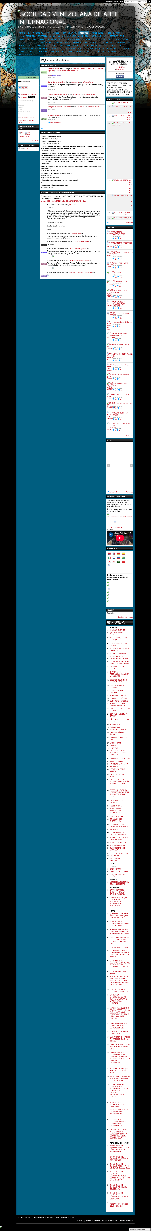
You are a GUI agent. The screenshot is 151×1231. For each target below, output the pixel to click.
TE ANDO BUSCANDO (118, 845)
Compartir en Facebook (28, 94)
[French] (114, 553)
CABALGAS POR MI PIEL (119, 659)
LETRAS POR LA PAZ (120, 263)
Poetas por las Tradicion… (122, 374)
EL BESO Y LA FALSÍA (118, 695)
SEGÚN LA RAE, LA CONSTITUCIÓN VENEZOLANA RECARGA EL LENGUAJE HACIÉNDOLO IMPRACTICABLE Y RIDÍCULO (119, 1090)
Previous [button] (108, 465)
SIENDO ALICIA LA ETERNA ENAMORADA (118, 833)
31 (116, 268)
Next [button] (131, 465)
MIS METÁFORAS (116, 761)
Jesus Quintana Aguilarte (56, 82)
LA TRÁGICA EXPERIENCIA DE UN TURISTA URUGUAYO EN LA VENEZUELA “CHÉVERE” (119, 999)
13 (116, 340)
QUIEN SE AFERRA (117, 816)
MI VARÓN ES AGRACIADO (120, 759)
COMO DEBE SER (130, 109)
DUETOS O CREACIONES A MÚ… (123, 253)
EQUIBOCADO (128, 213)
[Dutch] (114, 557)
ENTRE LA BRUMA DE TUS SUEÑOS (120, 710)
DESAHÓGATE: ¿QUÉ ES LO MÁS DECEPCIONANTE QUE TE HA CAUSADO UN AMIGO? (119, 953)
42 (121, 297)
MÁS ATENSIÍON (129, 117)
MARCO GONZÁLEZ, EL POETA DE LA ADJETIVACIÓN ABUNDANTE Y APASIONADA (118, 902)
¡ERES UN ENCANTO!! (118, 630)
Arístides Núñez (53, 68)
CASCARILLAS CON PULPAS (117, 668)
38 (116, 297)
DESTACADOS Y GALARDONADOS (119, 303)
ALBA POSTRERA (116, 656)
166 (116, 349)
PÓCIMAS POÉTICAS (120, 281)
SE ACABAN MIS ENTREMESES (116, 820)
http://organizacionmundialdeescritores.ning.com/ (119, 518)
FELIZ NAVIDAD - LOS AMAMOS (118, 972)
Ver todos (35, 140)
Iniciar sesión (118, 1)
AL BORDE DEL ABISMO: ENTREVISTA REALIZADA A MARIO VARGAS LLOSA (119, 931)
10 (121, 248)
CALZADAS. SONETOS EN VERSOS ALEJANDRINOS (119, 662)
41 (121, 361)
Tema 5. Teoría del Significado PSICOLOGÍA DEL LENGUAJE (118, 1187)
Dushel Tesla (76, 233)
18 (121, 408)
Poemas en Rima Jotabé (121, 365)
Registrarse (109, 1)
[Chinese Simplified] (123, 561)
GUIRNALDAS (115, 727)
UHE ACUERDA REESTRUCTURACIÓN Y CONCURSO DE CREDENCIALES (119, 1122)
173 (116, 390)
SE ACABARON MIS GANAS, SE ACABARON (119, 825)
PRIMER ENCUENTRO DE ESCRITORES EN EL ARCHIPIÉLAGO (119, 1111)
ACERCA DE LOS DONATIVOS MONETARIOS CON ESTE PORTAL (120, 923)
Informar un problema (93, 1220)
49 (116, 419)
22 (121, 318)
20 (121, 308)
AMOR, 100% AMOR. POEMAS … (120, 291)
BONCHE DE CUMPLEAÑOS (123, 403)
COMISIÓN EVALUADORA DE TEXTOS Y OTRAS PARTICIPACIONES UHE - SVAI (119, 940)
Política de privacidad (109, 1220)
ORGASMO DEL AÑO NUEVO (117, 775)
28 (121, 277)
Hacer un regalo (32, 149)
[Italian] (109, 557)
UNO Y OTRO (115, 856)
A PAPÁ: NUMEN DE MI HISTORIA (118, 639)
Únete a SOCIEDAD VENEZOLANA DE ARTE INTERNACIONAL (63, 201)
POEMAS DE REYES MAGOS (120, 414)
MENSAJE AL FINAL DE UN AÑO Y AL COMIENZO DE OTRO (120, 1047)
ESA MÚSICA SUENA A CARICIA (118, 715)
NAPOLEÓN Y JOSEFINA (119, 764)
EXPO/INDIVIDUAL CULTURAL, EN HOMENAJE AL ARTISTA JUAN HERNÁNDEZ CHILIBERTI (120, 964)
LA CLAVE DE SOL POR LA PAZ (120, 739)
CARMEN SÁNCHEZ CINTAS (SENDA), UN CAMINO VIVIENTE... (117, 892)
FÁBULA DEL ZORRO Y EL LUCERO (119, 720)
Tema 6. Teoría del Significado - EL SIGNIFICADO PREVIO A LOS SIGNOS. (119, 1196)
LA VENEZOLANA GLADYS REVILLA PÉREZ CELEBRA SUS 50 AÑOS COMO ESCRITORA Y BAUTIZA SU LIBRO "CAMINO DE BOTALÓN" (120, 1013)
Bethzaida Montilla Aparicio (82, 68)
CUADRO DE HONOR (114, 527)
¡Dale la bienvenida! (55, 122)
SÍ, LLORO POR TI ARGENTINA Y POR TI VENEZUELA (118, 1104)
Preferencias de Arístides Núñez (26, 121)
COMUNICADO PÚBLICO (119, 948)
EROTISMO (117, 272)
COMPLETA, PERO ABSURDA (117, 686)
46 (116, 399)
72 (116, 248)
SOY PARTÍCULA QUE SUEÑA (118, 875)
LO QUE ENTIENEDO (131, 202)
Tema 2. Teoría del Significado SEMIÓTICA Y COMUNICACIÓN (119, 1158)
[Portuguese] (123, 557)
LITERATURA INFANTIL (121, 313)
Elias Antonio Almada (82, 241)
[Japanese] (109, 561)
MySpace (24, 97)
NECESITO (114, 766)
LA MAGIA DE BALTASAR (119, 871)
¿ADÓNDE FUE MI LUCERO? (116, 633)
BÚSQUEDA (127, 218)
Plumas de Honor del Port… (122, 322)
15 (121, 259)
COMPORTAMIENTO (130, 186)
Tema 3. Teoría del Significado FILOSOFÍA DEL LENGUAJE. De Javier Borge (120, 1166)
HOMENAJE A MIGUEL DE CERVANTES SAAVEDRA (119, 990)
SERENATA (114, 829)
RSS (42, 128)
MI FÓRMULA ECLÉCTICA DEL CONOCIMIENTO (119, 883)
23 (116, 259)
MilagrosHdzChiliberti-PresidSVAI (67, 70)
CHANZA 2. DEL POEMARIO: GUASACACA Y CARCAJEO (119, 674)
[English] (109, 553)
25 (116, 239)
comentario (75, 82)
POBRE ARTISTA (116, 806)
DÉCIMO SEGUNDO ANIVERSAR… (120, 335)
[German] (118, 553)
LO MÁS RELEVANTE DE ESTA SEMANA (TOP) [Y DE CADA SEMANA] (119, 1026)
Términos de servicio (126, 1220)
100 (116, 361)
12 (116, 408)
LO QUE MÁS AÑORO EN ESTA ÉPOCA (119, 1032)
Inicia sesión (120, 69)
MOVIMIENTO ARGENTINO (122, 243)
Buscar (149, 1)
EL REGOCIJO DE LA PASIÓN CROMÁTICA (117, 704)
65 (116, 308)
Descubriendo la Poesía (121, 345)
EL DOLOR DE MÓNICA (118, 698)
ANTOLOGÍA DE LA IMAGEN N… (123, 355)
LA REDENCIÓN (115, 743)
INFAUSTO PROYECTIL (118, 730)
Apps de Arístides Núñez (26, 118)
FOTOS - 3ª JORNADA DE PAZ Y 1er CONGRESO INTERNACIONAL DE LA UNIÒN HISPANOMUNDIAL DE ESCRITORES (119, 980)
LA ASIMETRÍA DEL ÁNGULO (117, 733)
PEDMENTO (127, 103)
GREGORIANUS (115, 869)
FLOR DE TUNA (115, 724)
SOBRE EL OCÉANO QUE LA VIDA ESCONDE (119, 838)
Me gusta (24, 88)
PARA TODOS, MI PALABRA (116, 801)
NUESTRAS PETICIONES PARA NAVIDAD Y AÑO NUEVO (119, 1070)
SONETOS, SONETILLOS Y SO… (122, 425)
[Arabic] (118, 561)
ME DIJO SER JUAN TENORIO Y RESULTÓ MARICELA (118, 753)
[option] (119, 466)
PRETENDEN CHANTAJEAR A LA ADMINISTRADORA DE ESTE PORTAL (120, 1078)
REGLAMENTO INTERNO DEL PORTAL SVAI (119, 1205)
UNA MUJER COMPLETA (119, 853)
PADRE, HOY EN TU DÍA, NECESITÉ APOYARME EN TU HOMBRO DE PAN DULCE (119, 782)
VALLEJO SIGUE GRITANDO (116, 859)
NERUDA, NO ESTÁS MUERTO (117, 770)
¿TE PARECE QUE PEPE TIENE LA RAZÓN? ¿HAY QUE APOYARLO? (119, 915)
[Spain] (123, 553)
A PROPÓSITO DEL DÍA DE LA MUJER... (120, 649)
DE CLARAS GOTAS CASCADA (117, 691)
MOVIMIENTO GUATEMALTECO (119, 233)
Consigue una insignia (125, 617)
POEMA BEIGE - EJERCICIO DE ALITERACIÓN (116, 810)
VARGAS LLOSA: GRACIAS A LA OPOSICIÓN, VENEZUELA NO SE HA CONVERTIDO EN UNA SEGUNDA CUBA (120, 1134)
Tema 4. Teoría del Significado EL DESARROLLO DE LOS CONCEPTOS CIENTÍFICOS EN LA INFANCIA (120, 1176)
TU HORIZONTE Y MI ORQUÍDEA (117, 849)
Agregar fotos (113, 492)
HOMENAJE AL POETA (121, 395)
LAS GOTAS (114, 745)
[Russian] (118, 557)
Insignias (80, 1220)
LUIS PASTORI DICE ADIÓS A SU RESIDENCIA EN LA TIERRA (120, 1039)
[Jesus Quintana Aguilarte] (21, 134)
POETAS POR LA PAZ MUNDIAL (120, 384)
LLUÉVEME (114, 748)
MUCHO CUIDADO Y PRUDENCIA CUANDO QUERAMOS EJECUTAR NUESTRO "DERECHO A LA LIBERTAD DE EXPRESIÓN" (120, 1058)
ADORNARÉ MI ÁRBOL (118, 653)
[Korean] (114, 561)
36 (116, 277)
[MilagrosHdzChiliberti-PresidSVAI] (28, 134)
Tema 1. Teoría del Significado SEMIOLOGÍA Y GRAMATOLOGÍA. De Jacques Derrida (119, 1148)
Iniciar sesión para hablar (137, 1229)
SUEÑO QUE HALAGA (118, 842)
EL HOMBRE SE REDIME (119, 701)
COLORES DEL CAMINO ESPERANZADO (118, 681)
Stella (71, 205)
